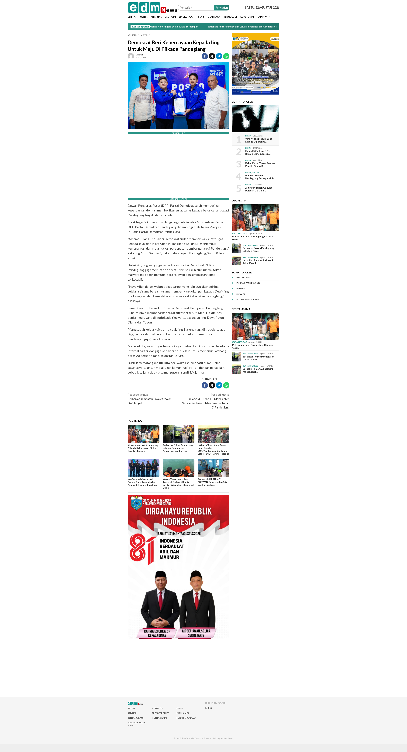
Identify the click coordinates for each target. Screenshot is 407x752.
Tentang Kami (136, 718)
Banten (240, 288)
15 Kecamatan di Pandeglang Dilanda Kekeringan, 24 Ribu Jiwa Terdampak (143, 448)
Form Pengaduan (186, 718)
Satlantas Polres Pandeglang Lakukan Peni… (258, 249)
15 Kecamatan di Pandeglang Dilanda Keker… (252, 238)
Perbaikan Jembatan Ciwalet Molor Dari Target (149, 399)
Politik (255, 172)
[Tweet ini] (212, 56)
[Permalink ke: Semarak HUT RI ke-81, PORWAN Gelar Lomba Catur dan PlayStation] (213, 468)
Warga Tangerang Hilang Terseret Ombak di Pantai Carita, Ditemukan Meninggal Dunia (178, 483)
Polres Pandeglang (247, 299)
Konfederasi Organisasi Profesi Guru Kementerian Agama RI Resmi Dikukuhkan (142, 482)
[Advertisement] (203, 669)
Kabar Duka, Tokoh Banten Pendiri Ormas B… (260, 164)
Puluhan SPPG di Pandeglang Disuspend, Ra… (260, 177)
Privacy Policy (160, 713)
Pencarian (221, 7)
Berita (248, 136)
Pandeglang (243, 277)
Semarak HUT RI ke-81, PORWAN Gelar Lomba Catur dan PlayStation (213, 482)
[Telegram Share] (219, 56)
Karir (179, 708)
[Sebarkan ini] (205, 56)
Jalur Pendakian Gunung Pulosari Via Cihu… (258, 189)
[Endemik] (153, 7)
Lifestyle (242, 234)
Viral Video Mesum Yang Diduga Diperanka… (258, 140)
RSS (210, 708)
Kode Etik (157, 708)
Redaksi (132, 713)
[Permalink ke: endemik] (131, 56)
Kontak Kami (159, 718)
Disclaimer (182, 713)
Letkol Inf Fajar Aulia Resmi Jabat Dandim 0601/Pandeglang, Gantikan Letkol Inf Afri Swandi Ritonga (213, 449)
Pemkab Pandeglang (248, 283)
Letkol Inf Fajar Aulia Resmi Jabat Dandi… (258, 262)
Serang (240, 294)
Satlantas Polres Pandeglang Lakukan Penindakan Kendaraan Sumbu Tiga (208, 26)
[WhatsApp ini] (226, 56)
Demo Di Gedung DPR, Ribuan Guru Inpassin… (257, 152)
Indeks (131, 708)
